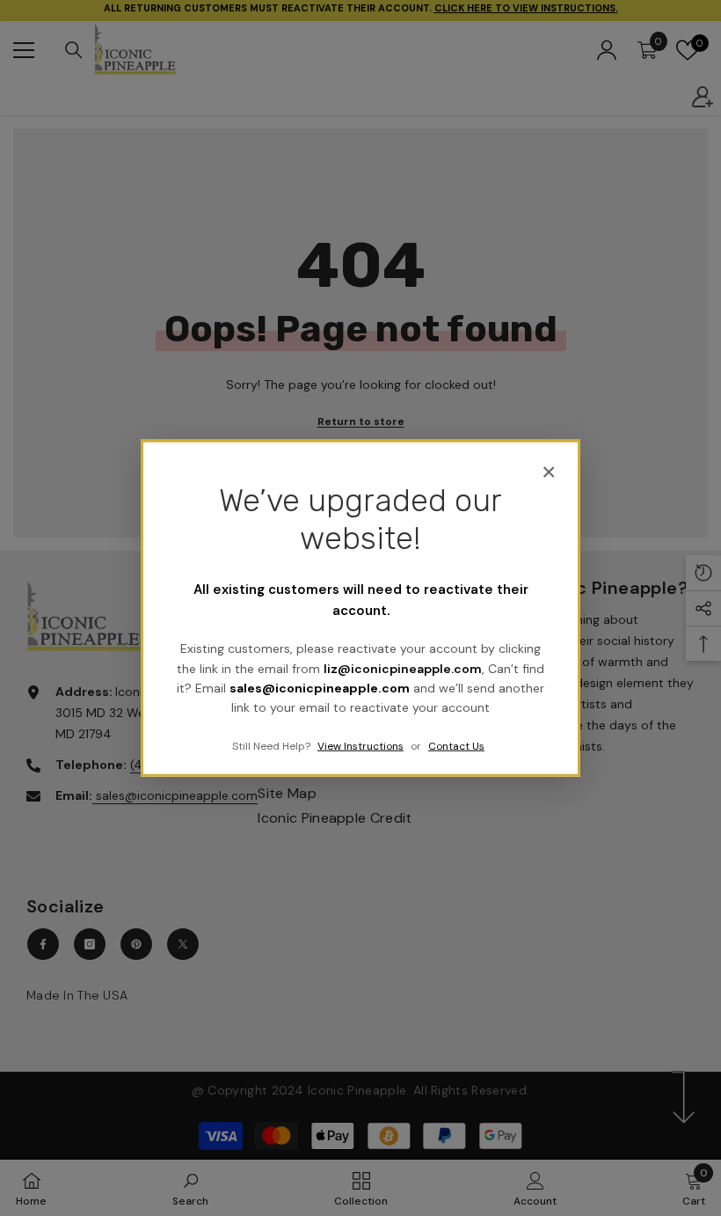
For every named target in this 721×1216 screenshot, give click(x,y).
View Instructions (360, 745)
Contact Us (456, 745)
